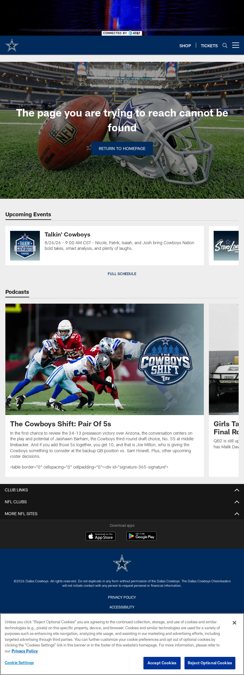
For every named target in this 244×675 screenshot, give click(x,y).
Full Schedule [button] (122, 274)
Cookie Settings (19, 662)
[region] (122, 644)
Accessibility (122, 607)
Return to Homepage (122, 148)
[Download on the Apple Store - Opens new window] (100, 537)
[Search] (225, 45)
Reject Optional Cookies (210, 662)
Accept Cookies (162, 662)
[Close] (234, 622)
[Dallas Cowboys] (122, 563)
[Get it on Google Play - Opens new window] (141, 539)
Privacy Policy (122, 597)
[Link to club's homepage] (12, 43)
